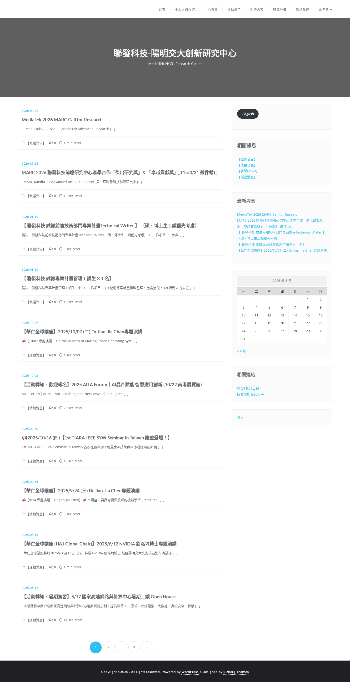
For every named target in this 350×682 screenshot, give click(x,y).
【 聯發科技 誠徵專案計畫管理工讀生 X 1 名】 (68, 278)
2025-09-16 (30, 482)
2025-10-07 (30, 323)
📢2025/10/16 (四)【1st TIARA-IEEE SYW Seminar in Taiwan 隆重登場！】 (97, 437)
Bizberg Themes (236, 672)
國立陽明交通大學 (250, 394)
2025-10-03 (30, 376)
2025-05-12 (30, 588)
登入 (240, 417)
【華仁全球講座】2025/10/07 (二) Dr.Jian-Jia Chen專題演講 (82, 331)
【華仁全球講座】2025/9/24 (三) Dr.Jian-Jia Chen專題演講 (81, 490)
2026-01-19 (30, 217)
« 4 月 (241, 351)
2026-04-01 (30, 111)
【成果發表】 (247, 165)
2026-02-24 (30, 164)
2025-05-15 (30, 535)
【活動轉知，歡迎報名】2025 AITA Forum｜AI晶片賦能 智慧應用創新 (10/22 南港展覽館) (112, 384)
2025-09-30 (30, 429)
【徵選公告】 (35, 143)
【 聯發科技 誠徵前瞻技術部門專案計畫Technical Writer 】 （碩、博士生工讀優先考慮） (110, 225)
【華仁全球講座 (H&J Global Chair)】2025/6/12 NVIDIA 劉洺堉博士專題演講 (99, 543)
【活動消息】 (35, 355)
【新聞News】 (248, 171)
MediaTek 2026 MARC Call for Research (62, 119)
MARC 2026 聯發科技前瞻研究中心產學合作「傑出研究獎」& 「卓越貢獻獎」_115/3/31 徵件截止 (120, 172)
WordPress (190, 672)
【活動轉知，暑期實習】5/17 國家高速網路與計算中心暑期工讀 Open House (99, 596)
